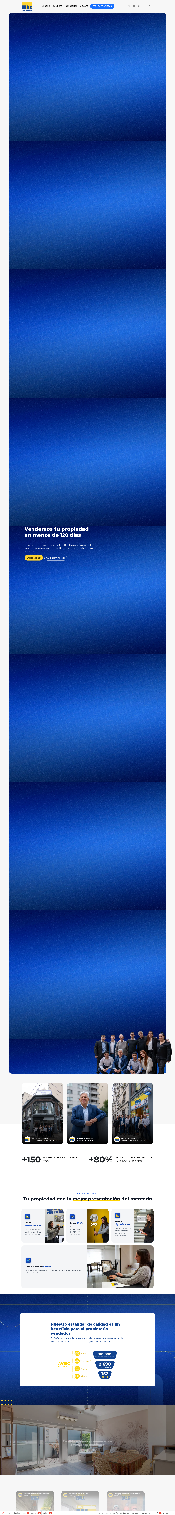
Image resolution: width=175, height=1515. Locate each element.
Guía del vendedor (55, 557)
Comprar (57, 6)
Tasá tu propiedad (102, 6)
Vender (46, 6)
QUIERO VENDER (87, 1445)
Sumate (84, 6)
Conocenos (71, 6)
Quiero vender (34, 557)
